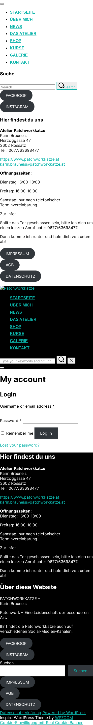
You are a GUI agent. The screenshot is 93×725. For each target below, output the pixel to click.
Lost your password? (19, 445)
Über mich (21, 19)
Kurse (17, 48)
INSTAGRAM (17, 106)
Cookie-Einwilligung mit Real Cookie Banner (41, 722)
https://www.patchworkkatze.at (29, 159)
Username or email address (27, 406)
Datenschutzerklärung (20, 712)
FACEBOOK (16, 95)
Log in (46, 433)
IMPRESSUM (17, 253)
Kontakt (20, 62)
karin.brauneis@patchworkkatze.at (32, 164)
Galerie (19, 55)
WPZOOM (64, 717)
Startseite (22, 12)
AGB (10, 264)
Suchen (7, 662)
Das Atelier (23, 33)
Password (11, 420)
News (16, 27)
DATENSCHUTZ (20, 276)
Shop (15, 41)
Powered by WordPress (64, 712)
